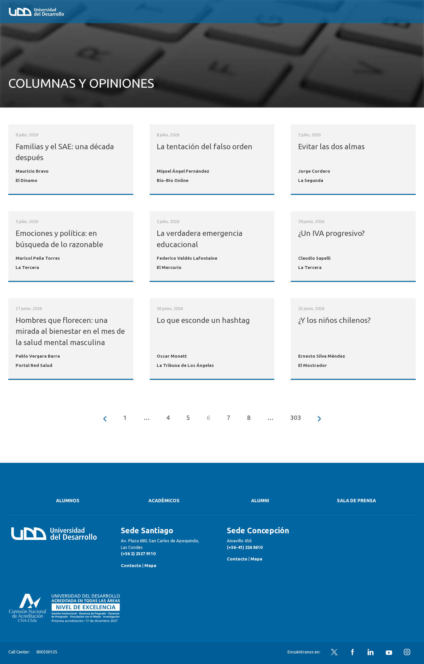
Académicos (164, 500)
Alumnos (68, 500)
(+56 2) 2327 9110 (138, 553)
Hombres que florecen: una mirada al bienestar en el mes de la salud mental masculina (70, 331)
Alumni (260, 500)
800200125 (46, 651)
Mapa (150, 565)
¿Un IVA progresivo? (331, 233)
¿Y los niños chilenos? (334, 320)
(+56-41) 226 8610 (244, 547)
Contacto (131, 565)
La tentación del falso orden (204, 146)
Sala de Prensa (356, 500)
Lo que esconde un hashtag (203, 320)
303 (295, 417)
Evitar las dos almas (331, 146)
